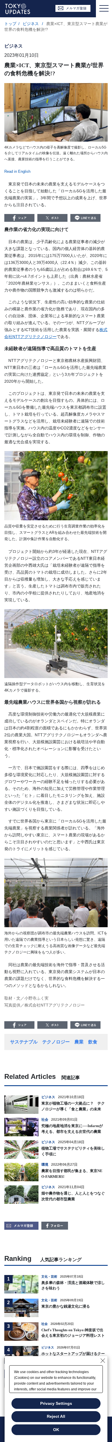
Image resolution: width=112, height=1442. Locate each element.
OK (56, 1429)
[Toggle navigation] (104, 8)
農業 (79, 1041)
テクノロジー (56, 1041)
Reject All (56, 1416)
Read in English (17, 171)
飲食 (92, 1041)
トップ (10, 23)
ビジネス (31, 23)
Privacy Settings (56, 1403)
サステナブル (24, 1041)
